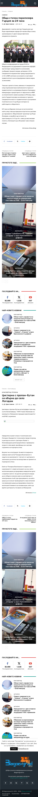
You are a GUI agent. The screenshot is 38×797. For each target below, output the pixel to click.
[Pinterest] (22, 783)
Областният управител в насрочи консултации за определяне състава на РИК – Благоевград (19, 198)
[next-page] (6, 281)
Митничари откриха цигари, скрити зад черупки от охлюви (9, 154)
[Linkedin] (16, 783)
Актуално (18, 231)
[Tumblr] (27, 783)
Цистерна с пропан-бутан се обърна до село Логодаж (29, 154)
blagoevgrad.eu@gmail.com (19, 778)
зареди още (18, 379)
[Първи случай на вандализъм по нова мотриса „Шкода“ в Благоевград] (7, 371)
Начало (4, 11)
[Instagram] (11, 783)
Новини (10, 11)
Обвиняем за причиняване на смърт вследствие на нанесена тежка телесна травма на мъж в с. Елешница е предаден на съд (24, 358)
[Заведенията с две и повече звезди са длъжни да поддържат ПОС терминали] (19, 259)
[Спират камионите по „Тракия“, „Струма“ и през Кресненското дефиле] (19, 221)
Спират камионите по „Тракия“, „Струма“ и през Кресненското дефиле (19, 236)
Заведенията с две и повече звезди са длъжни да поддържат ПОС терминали (19, 273)
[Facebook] (5, 783)
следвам (19, 296)
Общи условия (26, 791)
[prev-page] (3, 281)
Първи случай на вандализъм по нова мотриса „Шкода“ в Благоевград (21, 372)
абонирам (30, 296)
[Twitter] (32, 783)
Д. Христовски (9, 24)
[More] (30, 141)
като (7, 296)
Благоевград (19, 193)
